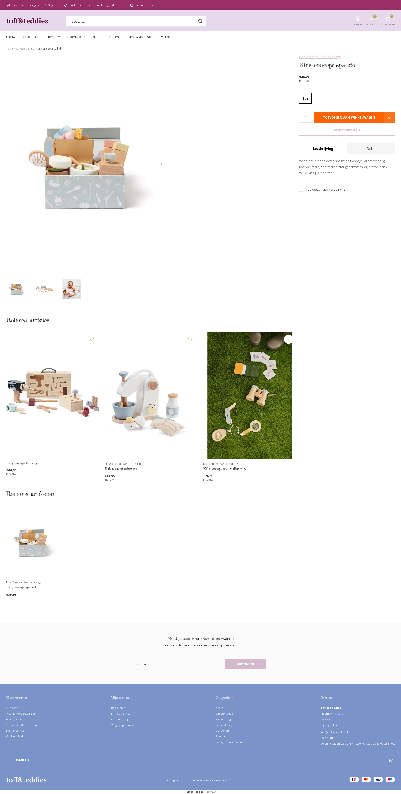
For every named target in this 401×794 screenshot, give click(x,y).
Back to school (30, 36)
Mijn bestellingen (121, 713)
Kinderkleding (75, 36)
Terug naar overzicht (19, 48)
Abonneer (245, 664)
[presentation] (162, 164)
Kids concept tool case (22, 463)
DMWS (207, 780)
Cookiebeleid (14, 736)
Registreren (118, 708)
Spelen (114, 36)
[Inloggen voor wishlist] (389, 117)
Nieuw (10, 36)
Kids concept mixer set (121, 469)
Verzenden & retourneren (22, 725)
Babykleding (53, 36)
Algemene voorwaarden (21, 713)
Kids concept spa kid (21, 587)
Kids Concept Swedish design (320, 57)
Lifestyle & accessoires (139, 36)
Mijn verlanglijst (120, 719)
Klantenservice (15, 731)
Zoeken (200, 21)
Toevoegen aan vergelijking (325, 189)
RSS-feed (228, 780)
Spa (305, 98)
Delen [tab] (371, 148)
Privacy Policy (14, 719)
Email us (22, 760)
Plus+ (217, 780)
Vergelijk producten (123, 725)
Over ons (12, 708)
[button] (16, 289)
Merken (166, 36)
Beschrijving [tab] (323, 148)
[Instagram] (391, 760)
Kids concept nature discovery (224, 469)
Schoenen (97, 36)
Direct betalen (347, 130)
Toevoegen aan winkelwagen (349, 117)
